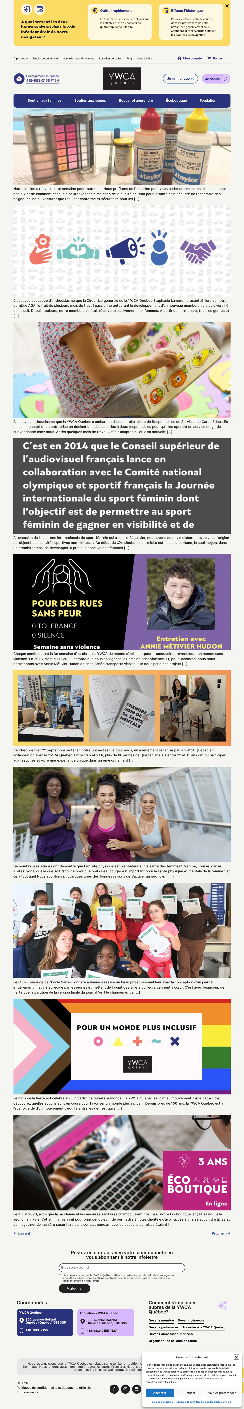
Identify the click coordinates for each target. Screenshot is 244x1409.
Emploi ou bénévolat (45, 58)
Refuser (190, 1393)
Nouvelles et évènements (78, 58)
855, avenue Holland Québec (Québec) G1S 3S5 (46, 1321)
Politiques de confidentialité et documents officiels (203, 1401)
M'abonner (75, 1288)
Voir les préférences (222, 1393)
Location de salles (110, 58)
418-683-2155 (37, 1330)
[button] (236, 1357)
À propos (19, 58)
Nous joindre (144, 58)
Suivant (21, 1233)
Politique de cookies (162, 1401)
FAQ (129, 58)
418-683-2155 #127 (102, 1331)
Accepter (159, 1393)
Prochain (221, 1233)
